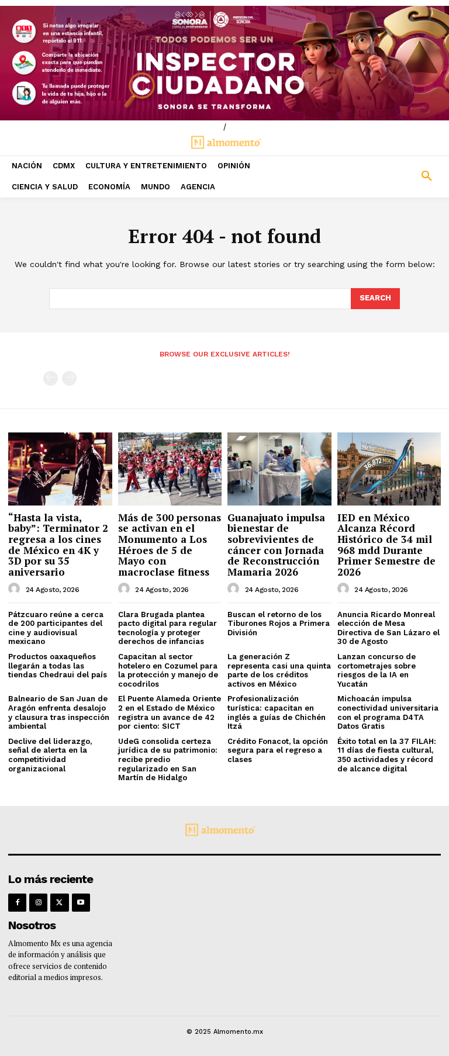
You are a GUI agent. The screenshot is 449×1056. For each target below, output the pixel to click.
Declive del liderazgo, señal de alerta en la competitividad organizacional (50, 755)
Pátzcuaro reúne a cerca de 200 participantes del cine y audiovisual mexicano (55, 628)
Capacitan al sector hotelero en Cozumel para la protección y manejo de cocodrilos (168, 670)
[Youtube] (81, 903)
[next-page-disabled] (69, 378)
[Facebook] (17, 903)
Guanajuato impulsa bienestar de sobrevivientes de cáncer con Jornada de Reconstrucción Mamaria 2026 (276, 545)
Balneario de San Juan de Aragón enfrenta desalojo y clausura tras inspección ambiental (58, 712)
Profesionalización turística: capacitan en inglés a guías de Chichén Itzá (276, 712)
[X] (59, 903)
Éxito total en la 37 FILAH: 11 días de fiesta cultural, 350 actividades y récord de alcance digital (386, 755)
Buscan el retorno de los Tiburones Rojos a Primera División (278, 623)
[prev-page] (50, 378)
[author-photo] (15, 589)
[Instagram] (38, 903)
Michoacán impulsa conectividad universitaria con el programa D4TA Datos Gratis (387, 712)
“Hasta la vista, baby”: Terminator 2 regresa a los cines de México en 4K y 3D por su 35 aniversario (58, 545)
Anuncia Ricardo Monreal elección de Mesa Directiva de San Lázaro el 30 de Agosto (388, 628)
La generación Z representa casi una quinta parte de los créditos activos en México (279, 670)
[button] (393, 176)
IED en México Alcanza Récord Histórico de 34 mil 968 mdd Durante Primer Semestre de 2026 (386, 545)
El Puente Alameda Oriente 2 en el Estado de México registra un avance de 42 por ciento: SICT (169, 712)
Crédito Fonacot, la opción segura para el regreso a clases (277, 750)
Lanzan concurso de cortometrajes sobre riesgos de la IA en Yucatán (376, 670)
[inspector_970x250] (224, 63)
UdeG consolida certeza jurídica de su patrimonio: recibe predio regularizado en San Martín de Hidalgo (167, 759)
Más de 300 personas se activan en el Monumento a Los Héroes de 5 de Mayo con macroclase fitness (169, 545)
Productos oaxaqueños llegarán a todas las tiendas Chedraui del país (57, 665)
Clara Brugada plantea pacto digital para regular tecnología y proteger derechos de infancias (167, 628)
